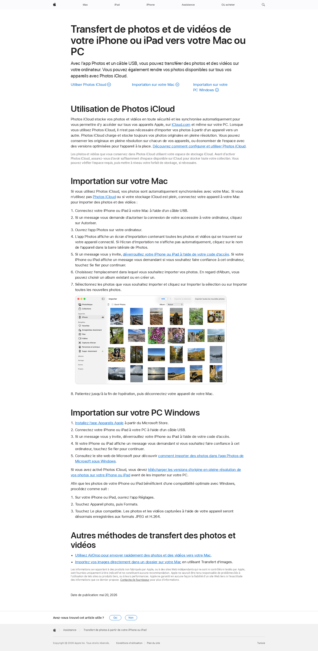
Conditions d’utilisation (129, 643)
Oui (115, 617)
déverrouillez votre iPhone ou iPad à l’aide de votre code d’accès (176, 254)
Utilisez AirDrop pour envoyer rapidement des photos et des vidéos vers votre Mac (143, 555)
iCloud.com (181, 124)
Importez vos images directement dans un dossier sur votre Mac (128, 562)
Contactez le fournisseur (134, 579)
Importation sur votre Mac (153, 84)
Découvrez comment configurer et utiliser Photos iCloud (199, 146)
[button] (263, 5)
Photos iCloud (104, 197)
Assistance (69, 630)
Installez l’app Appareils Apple (99, 423)
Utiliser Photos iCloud (88, 84)
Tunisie (261, 643)
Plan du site (153, 643)
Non (130, 617)
